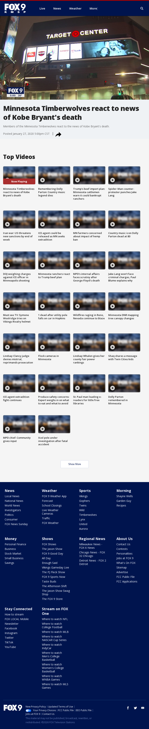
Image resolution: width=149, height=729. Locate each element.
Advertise (122, 572)
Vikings (83, 496)
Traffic (46, 518)
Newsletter (11, 623)
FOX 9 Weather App (54, 496)
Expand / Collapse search (142, 8)
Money (10, 538)
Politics (9, 515)
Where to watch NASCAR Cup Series (54, 638)
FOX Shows (49, 544)
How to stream (14, 614)
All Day (46, 558)
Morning (123, 490)
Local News (12, 496)
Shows (47, 538)
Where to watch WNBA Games (52, 677)
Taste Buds (49, 581)
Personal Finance (15, 544)
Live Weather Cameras (50, 511)
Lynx (82, 519)
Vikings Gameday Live (55, 567)
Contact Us (123, 544)
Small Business (14, 558)
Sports (85, 490)
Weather (49, 490)
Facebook (11, 628)
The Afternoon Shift (54, 586)
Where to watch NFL (55, 619)
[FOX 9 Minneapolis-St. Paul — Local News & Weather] (17, 8)
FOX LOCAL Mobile (17, 619)
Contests (122, 549)
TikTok (9, 642)
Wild (81, 510)
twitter (135, 708)
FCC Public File (125, 577)
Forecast (47, 501)
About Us (124, 538)
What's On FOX (125, 563)
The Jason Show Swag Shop (56, 592)
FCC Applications (126, 581)
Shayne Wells (124, 496)
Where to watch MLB (55, 632)
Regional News (92, 538)
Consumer (11, 519)
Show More (74, 464)
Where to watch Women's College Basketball (53, 668)
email (143, 708)
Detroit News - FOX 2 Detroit (92, 562)
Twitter (9, 637)
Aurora (83, 529)
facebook (128, 708)
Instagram (11, 633)
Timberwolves (88, 515)
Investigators (13, 510)
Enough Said (49, 563)
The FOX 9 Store (52, 599)
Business (10, 549)
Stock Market (13, 553)
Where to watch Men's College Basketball (52, 656)
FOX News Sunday (16, 524)
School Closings (52, 505)
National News (14, 501)
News (9, 490)
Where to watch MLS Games (55, 685)
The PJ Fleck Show (53, 572)
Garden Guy (123, 501)
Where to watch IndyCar (52, 646)
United (83, 524)
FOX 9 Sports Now (53, 577)
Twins (83, 505)
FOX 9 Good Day (52, 553)
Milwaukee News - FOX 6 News (90, 546)
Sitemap (121, 567)
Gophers (84, 501)
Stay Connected (18, 608)
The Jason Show (52, 549)
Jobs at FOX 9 (124, 558)
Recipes (121, 505)
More (93, 8)
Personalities (124, 553)
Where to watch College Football (52, 625)
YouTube (10, 647)
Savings (9, 563)
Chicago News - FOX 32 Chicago (92, 554)
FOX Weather (50, 523)
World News (12, 505)
